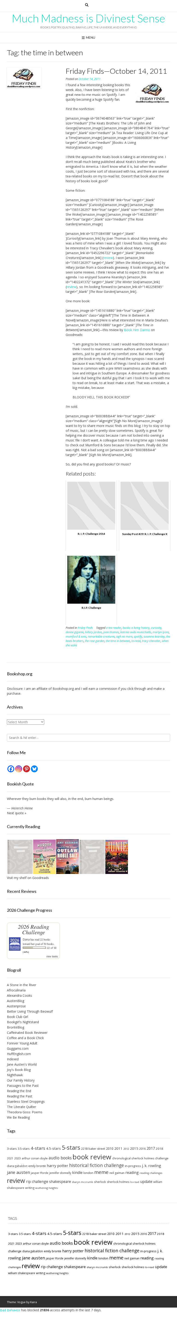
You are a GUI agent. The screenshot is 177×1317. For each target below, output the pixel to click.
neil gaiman (116, 1173)
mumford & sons (76, 636)
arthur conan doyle (35, 1158)
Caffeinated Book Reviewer (27, 1032)
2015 (134, 1148)
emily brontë (37, 1166)
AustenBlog (15, 1001)
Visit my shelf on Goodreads (28, 878)
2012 (126, 1148)
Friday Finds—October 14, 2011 (116, 70)
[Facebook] (10, 768)
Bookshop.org (63, 688)
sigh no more (124, 636)
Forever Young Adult (22, 1043)
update (146, 1181)
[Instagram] (18, 768)
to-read (136, 641)
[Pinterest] (26, 768)
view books (52, 956)
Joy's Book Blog (19, 1069)
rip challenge (37, 1181)
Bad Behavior (10, 1310)
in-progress (133, 1166)
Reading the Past (19, 1096)
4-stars (38, 1148)
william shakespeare (21, 1273)
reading (132, 1172)
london (88, 1173)
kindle (77, 1172)
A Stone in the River (21, 985)
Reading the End (19, 1091)
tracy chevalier (151, 641)
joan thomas (111, 632)
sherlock (100, 1182)
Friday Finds (85, 628)
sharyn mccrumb (82, 1182)
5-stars (71, 1147)
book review (92, 1156)
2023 (17, 1158)
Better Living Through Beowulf (30, 1011)
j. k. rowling (151, 1165)
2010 (109, 1148)
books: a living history (136, 628)
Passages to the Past (23, 1085)
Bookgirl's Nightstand (23, 1022)
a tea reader (113, 628)
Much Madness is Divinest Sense (88, 18)
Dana (26, 939)
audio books (60, 1158)
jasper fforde (39, 1173)
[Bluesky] (34, 768)
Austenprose (16, 1006)
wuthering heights (46, 1188)
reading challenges (151, 1173)
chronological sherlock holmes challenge (140, 1158)
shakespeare (60, 1181)
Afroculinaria (16, 990)
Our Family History (21, 1080)
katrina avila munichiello (135, 632)
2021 (10, 1158)
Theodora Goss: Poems (24, 1112)
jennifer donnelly (60, 1173)
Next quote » (16, 813)
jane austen (18, 1172)
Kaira (33, 1302)
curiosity (156, 628)
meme (101, 1172)
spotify (138, 636)
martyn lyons (161, 632)
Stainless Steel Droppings (26, 1101)
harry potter (57, 1165)
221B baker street (93, 1149)
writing (29, 1188)
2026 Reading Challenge (33, 929)
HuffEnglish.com (19, 1054)
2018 (159, 1148)
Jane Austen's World (22, 1064)
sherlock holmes (118, 1182)
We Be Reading (18, 1117)
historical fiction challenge (96, 1165)
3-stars (12, 1148)
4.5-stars (53, 1148)
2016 (142, 1149)
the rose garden (94, 641)
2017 (151, 1148)
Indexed (13, 1059)
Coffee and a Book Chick (25, 1038)
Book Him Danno (137, 330)
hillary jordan (93, 632)
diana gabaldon (17, 1166)
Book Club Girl (17, 1016)
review (108, 258)
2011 (118, 1148)
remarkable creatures (101, 636)
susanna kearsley (154, 636)
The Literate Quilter (21, 1107)
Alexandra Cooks (19, 995)
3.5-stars (24, 1148)
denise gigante (75, 632)
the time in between (118, 641)
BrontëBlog (15, 1027)
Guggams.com (18, 1048)
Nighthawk (15, 1075)
